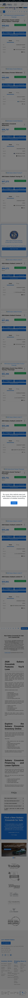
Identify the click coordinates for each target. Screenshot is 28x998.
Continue (14, 502)
